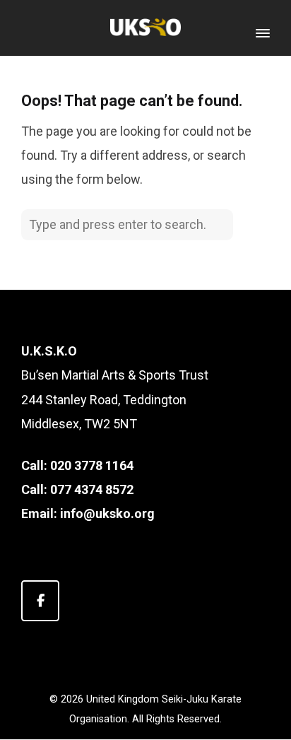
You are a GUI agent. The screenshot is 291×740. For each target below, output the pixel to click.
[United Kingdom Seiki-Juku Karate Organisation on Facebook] (40, 600)
